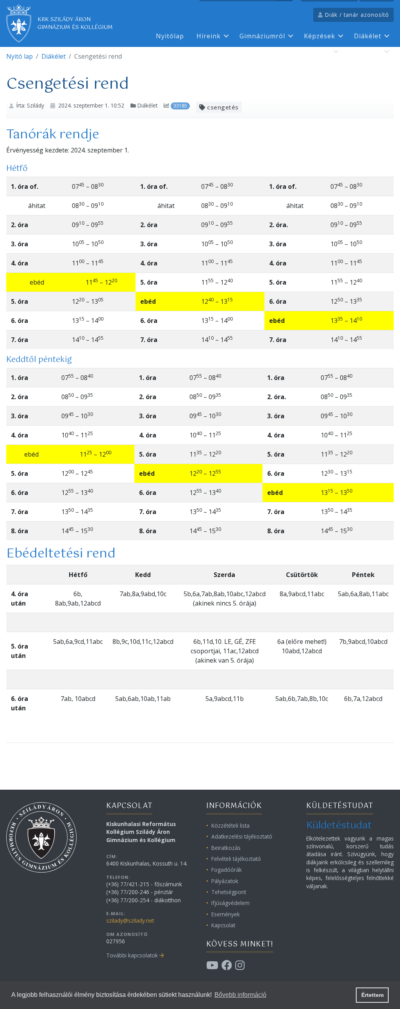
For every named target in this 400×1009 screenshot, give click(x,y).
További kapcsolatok (132, 955)
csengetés (222, 107)
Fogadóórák (226, 869)
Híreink (208, 36)
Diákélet (367, 36)
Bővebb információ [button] (240, 994)
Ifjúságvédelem (230, 903)
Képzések (319, 36)
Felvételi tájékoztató (236, 858)
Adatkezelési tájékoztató (241, 836)
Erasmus (316, 51)
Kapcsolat (365, 51)
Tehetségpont (228, 892)
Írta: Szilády (30, 105)
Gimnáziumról (262, 36)
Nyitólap (170, 36)
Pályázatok (224, 881)
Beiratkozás (226, 847)
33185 (180, 105)
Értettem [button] (372, 995)
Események (225, 914)
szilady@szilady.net (130, 920)
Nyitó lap (19, 56)
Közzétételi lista (230, 825)
